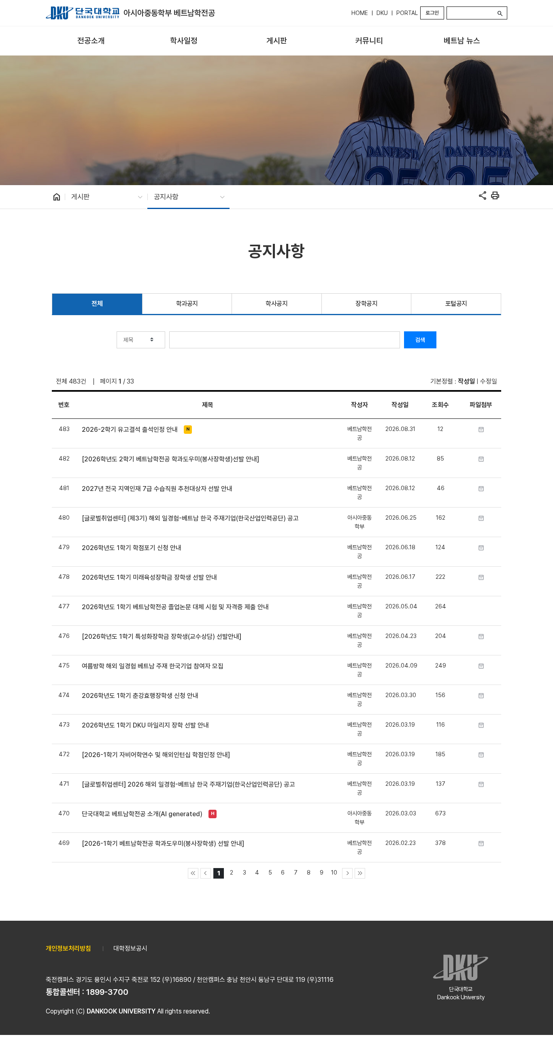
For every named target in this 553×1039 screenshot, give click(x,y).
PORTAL (407, 13)
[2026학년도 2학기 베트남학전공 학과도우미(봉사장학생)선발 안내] (170, 459)
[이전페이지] (205, 873)
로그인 (432, 13)
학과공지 (187, 303)
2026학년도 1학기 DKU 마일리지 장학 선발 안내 (145, 725)
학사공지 (276, 303)
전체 (96, 303)
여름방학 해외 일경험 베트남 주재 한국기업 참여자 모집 (152, 666)
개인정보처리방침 (68, 948)
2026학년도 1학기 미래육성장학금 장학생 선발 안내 (149, 577)
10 (334, 872)
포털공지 (456, 303)
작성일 (466, 381)
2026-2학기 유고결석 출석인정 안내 (130, 429)
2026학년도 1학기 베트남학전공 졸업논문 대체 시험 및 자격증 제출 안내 (175, 607)
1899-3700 (107, 992)
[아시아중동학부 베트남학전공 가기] (82, 12)
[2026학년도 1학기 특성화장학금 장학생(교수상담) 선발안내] (161, 636)
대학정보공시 (130, 948)
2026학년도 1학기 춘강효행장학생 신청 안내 (140, 696)
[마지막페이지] (360, 873)
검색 (420, 340)
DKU (382, 13)
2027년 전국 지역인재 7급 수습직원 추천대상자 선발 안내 (157, 489)
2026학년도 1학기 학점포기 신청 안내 (131, 548)
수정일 (488, 381)
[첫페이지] (193, 873)
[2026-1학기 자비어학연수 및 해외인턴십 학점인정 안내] (156, 755)
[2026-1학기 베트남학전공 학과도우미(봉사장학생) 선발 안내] (163, 843)
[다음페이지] (347, 873)
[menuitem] (91, 41)
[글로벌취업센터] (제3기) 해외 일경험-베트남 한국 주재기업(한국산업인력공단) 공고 (190, 518)
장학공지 (366, 303)
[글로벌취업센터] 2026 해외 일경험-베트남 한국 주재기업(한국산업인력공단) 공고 (188, 784)
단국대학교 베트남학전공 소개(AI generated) (142, 814)
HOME (359, 13)
